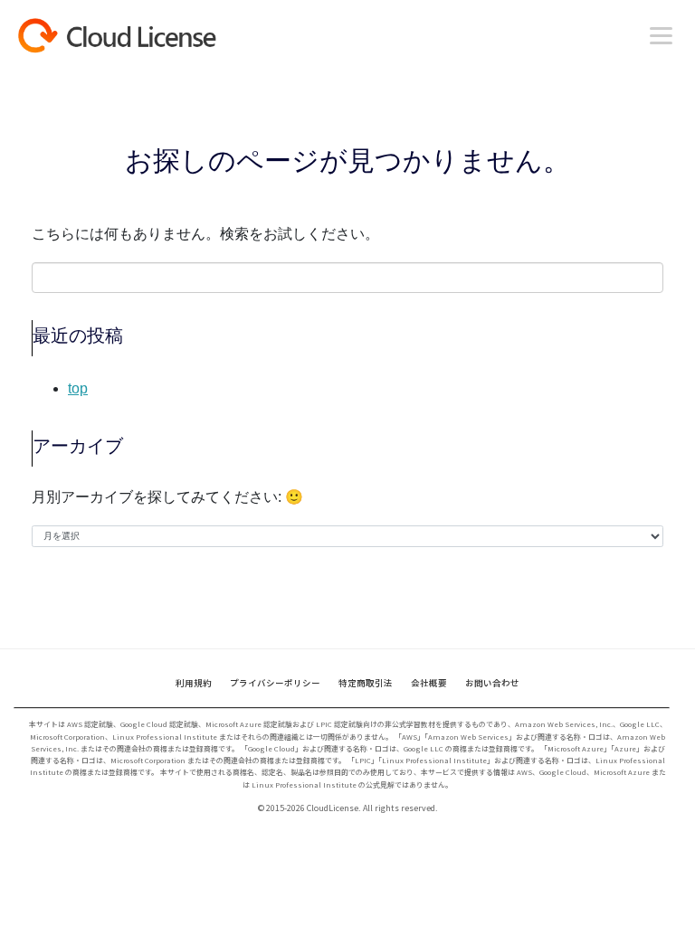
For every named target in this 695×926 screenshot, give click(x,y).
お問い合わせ (492, 682)
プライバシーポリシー (275, 682)
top (78, 388)
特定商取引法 (365, 682)
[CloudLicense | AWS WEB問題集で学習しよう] (149, 36)
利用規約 (194, 682)
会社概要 (429, 682)
